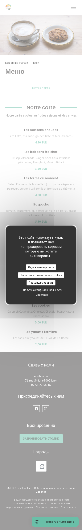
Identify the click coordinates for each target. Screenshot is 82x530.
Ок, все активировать (41, 267)
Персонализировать (41, 282)
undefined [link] (42, 294)
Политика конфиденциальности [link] (42, 290)
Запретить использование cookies (41, 275)
